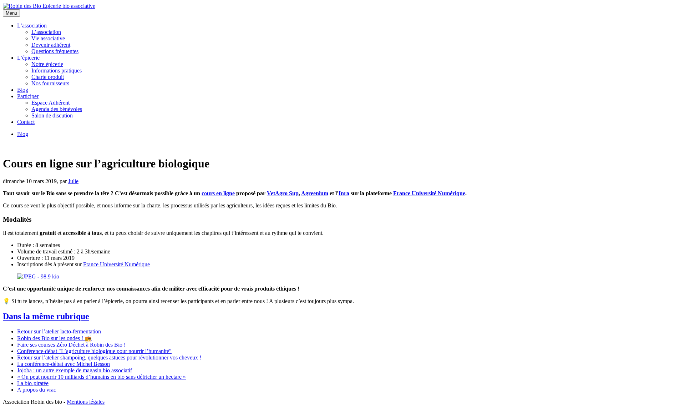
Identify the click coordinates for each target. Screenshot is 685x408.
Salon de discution (52, 115)
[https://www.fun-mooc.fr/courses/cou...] (38, 276)
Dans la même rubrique (46, 316)
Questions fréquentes (54, 51)
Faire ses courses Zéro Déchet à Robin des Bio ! (71, 345)
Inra (344, 193)
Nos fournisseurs (50, 83)
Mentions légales (86, 402)
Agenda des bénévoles (56, 109)
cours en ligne (218, 193)
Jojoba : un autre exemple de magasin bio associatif (74, 370)
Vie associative (48, 38)
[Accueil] (49, 6)
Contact (26, 122)
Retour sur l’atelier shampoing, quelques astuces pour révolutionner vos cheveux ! (109, 357)
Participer (28, 96)
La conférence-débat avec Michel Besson (63, 364)
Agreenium (314, 193)
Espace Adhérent (50, 103)
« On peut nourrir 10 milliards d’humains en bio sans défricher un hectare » (101, 377)
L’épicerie (28, 58)
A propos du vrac (36, 390)
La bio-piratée (33, 383)
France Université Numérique (429, 193)
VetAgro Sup (283, 193)
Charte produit (47, 77)
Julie (73, 181)
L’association (32, 25)
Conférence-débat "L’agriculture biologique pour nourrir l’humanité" (94, 351)
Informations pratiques (56, 70)
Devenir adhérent (50, 45)
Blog (22, 90)
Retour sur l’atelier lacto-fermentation (59, 331)
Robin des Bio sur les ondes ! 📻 (54, 338)
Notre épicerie (47, 64)
